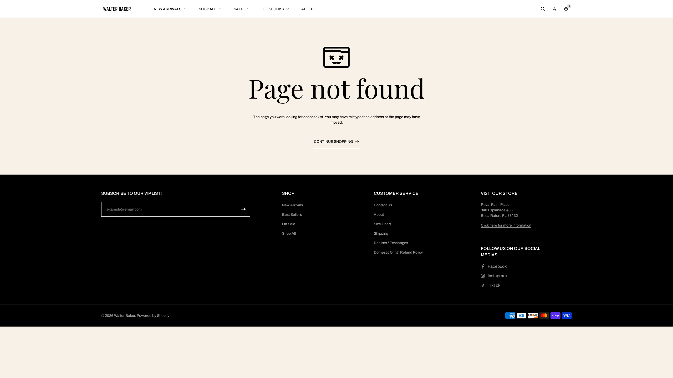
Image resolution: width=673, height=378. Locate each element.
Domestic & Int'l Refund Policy (398, 252)
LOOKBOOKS (272, 9)
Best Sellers (292, 215)
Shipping (381, 233)
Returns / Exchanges (391, 243)
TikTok (494, 285)
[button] (243, 209)
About (379, 215)
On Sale (288, 224)
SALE (238, 9)
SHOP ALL (207, 9)
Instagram (497, 276)
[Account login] (554, 9)
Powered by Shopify (153, 316)
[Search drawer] (543, 9)
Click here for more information (506, 225)
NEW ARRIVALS (167, 9)
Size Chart (382, 224)
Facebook (497, 266)
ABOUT (307, 9)
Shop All (289, 233)
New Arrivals (292, 205)
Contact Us (383, 205)
